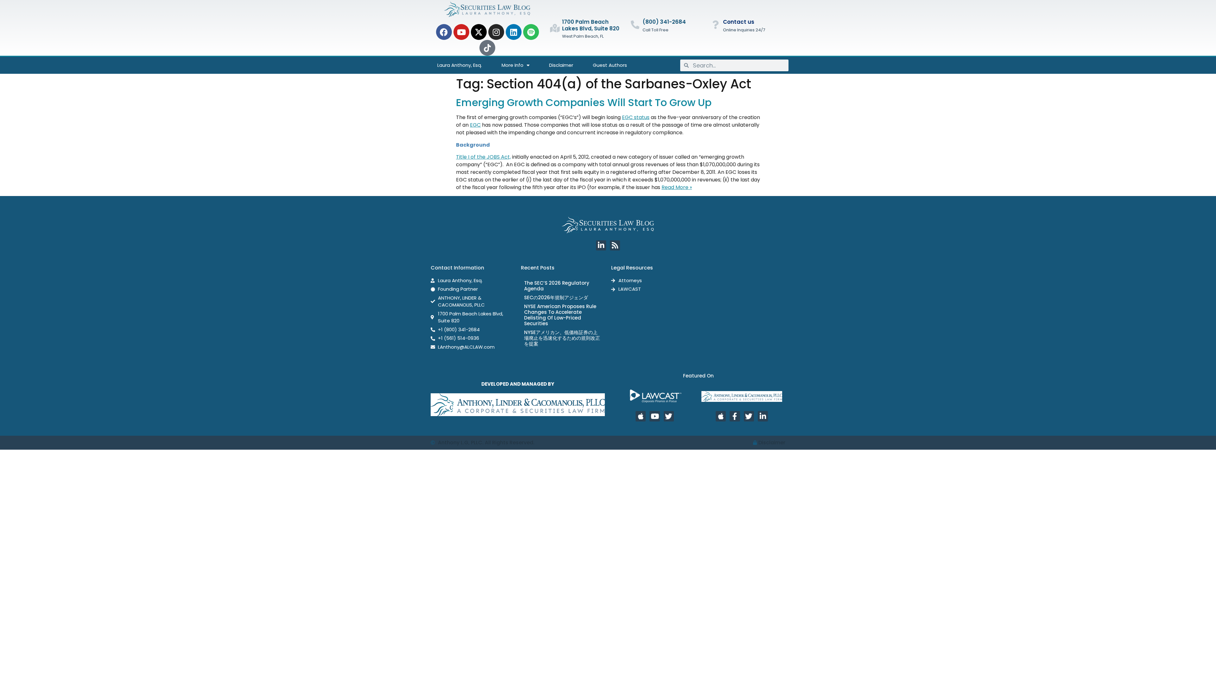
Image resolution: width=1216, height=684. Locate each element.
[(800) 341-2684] (635, 24)
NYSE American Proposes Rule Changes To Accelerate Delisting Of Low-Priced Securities (560, 315)
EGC (475, 125)
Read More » (677, 187)
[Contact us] (715, 24)
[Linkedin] (514, 32)
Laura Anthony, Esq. (459, 65)
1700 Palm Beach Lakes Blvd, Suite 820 (590, 25)
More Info (512, 65)
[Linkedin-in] (601, 245)
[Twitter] (669, 416)
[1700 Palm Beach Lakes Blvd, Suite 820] (554, 28)
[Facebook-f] (735, 416)
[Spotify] (531, 32)
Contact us (738, 22)
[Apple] (641, 416)
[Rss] (615, 245)
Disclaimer (561, 65)
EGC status (635, 117)
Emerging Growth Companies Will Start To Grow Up (584, 102)
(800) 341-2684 (664, 22)
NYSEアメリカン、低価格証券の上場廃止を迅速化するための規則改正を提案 (562, 338)
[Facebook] (444, 32)
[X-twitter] (479, 32)
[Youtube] (461, 32)
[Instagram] (496, 32)
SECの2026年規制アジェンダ (556, 297)
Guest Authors (610, 65)
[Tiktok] (487, 48)
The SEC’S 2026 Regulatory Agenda (556, 286)
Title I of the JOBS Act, (483, 157)
